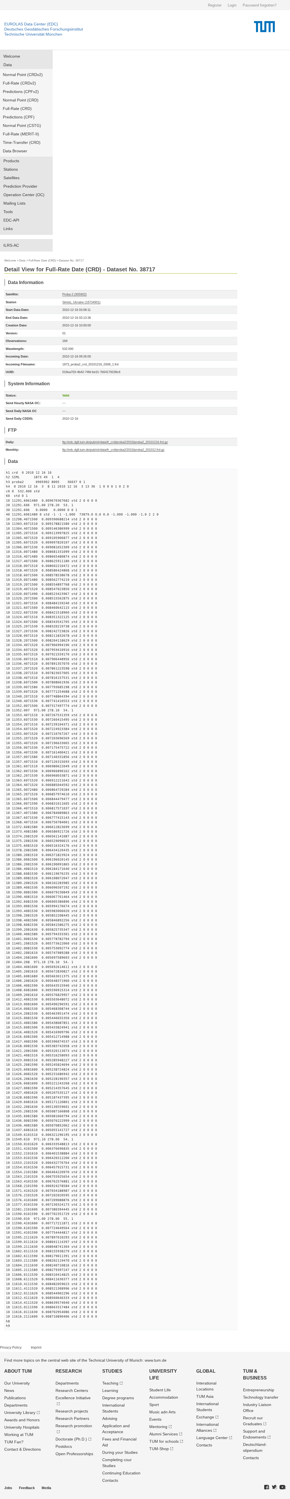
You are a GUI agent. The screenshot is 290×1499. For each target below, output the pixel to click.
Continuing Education (121, 1473)
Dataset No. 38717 (71, 260)
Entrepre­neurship (258, 1390)
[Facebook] (266, 1487)
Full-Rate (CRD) (17, 108)
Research (69, 1371)
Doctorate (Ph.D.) (71, 1439)
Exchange (205, 1417)
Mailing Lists (14, 203)
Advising (109, 1418)
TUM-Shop (159, 1448)
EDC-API (11, 220)
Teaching (110, 1383)
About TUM (18, 1371)
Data (7, 64)
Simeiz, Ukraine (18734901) (81, 302)
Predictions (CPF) (19, 117)
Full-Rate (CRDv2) (19, 83)
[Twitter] (274, 1487)
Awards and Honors (22, 1420)
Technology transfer (260, 1397)
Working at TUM (18, 1434)
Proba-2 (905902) (74, 294)
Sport (154, 1404)
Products (11, 161)
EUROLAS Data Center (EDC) (31, 24)
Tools (8, 211)
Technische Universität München (33, 34)
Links (8, 228)
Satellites (11, 178)
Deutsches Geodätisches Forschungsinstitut (43, 29)
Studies (112, 1371)
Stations (10, 169)
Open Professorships (74, 1454)
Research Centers (72, 1390)
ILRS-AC (11, 245)
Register (214, 5)
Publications (15, 1398)
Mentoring (158, 1426)
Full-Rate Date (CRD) (42, 260)
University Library (19, 1412)
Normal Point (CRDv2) (23, 74)
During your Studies (120, 1452)
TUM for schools (164, 1441)
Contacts (110, 1480)
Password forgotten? (259, 5)
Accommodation (163, 1397)
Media (46, 1488)
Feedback (27, 1488)
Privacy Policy (11, 1347)
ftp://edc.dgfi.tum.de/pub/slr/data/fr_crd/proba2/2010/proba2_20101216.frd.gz (115, 442)
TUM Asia (205, 1396)
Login (232, 5)
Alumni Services (163, 1434)
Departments (15, 1405)
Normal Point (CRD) (21, 100)
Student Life (160, 1390)
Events (155, 1419)
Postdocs (64, 1446)
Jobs (8, 1488)
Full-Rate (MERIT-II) (21, 134)
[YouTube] (283, 1487)
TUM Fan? (14, 1442)
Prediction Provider (20, 186)
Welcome (11, 56)
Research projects (72, 1411)
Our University (17, 1383)
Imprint (36, 1347)
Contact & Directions (22, 1449)
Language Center (212, 1437)
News (9, 1390)
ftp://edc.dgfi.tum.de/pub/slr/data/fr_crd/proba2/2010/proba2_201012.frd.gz (113, 449)
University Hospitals (21, 1427)
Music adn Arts (162, 1412)
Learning (110, 1390)
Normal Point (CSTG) (22, 125)
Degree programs (118, 1398)
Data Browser (15, 151)
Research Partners (72, 1418)
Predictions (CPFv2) (21, 91)
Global (206, 1371)
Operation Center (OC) (23, 194)
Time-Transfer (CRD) (21, 142)
